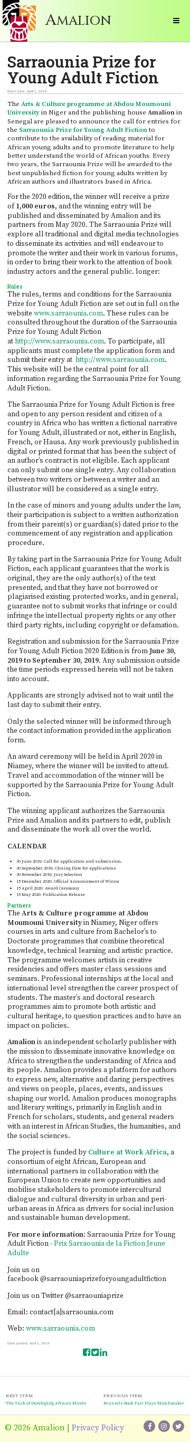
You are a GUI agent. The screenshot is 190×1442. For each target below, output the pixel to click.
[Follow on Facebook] (149, 1426)
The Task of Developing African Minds (46, 1403)
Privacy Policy (98, 1428)
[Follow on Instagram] (164, 1426)
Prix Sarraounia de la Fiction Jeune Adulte (86, 1248)
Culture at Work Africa (127, 1152)
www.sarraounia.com (68, 313)
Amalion (78, 21)
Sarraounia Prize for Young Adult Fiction (83, 130)
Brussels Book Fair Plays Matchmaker (143, 1403)
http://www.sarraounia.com (59, 341)
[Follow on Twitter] (178, 1426)
